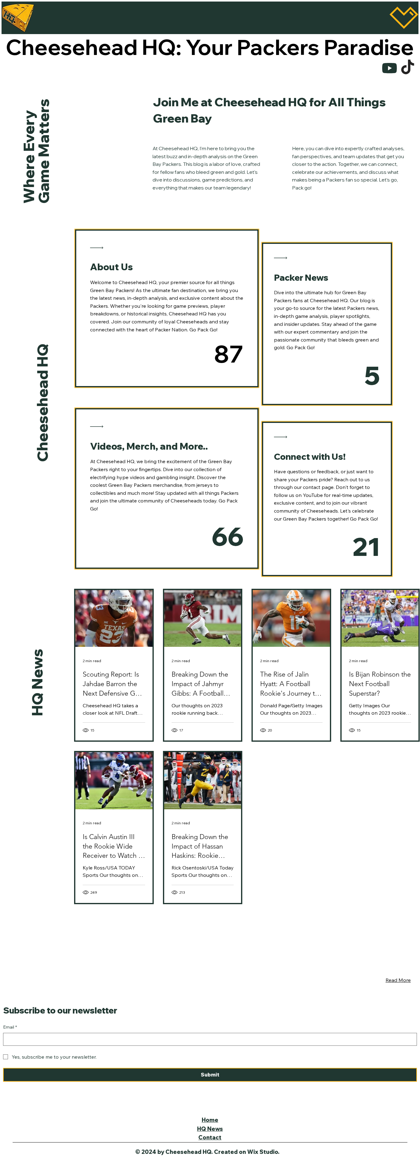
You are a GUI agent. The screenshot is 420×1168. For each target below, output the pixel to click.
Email (10, 1027)
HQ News (37, 682)
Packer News (301, 277)
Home (210, 1119)
